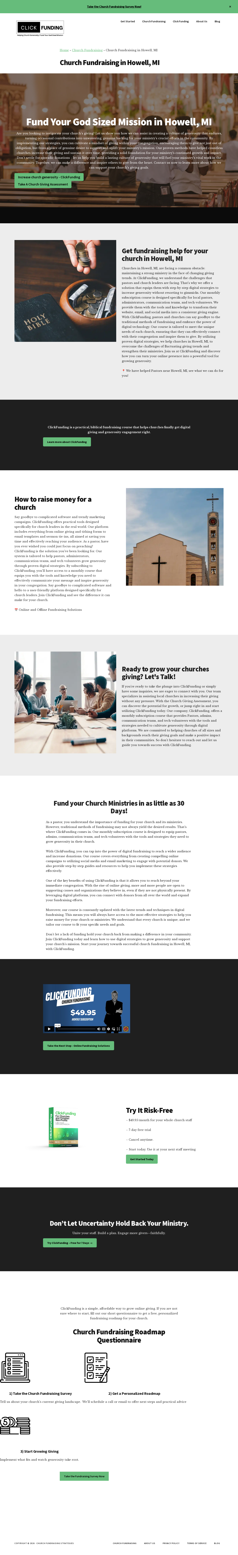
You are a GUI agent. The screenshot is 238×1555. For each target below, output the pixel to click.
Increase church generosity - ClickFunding (49, 177)
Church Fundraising (87, 50)
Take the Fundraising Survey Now (84, 1476)
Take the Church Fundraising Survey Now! (114, 7)
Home (64, 50)
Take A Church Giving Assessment (43, 184)
